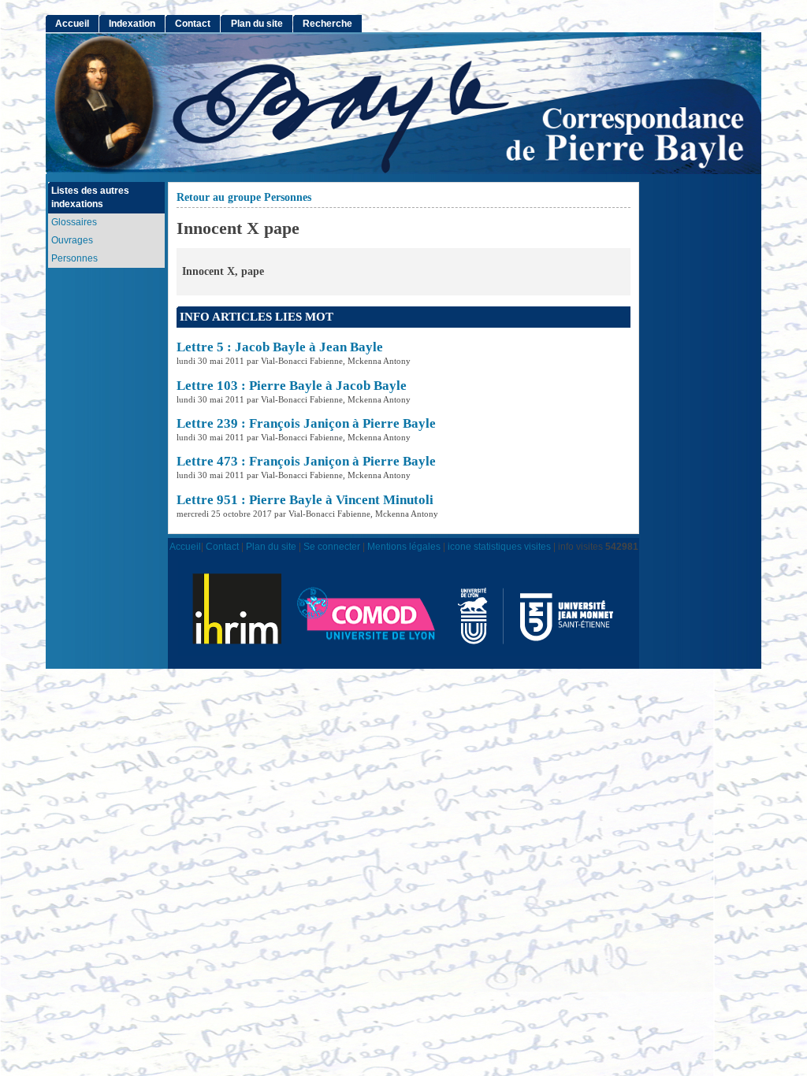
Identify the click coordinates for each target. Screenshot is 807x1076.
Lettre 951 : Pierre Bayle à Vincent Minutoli (305, 499)
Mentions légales (404, 546)
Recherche (327, 23)
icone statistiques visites (499, 546)
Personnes (74, 258)
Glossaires (74, 222)
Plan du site (257, 23)
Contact (192, 23)
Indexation (132, 23)
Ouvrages (72, 240)
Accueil (72, 23)
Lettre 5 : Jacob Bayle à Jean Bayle (280, 346)
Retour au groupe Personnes (244, 197)
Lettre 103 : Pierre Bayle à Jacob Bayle (292, 385)
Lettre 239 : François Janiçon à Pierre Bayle (306, 423)
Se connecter (331, 546)
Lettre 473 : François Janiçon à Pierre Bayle (306, 461)
